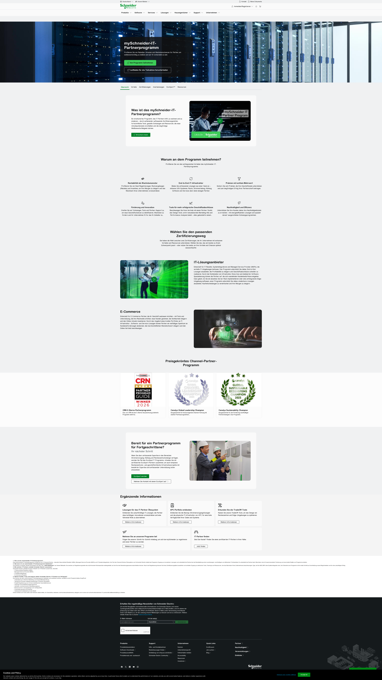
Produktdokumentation (127, 647)
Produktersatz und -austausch (130, 655)
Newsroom (181, 658)
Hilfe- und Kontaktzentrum (157, 647)
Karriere (180, 647)
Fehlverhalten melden (184, 653)
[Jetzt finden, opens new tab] (201, 546)
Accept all (304, 674)
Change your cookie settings (286, 674)
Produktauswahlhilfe (126, 653)
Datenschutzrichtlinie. (145, 614)
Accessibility (182, 655)
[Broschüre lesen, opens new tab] (140, 135)
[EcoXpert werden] (140, 476)
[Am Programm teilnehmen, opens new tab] (140, 63)
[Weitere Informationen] (133, 522)
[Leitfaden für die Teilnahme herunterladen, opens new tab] (147, 70)
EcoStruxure (210, 647)
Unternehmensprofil (184, 650)
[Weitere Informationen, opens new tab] (133, 546)
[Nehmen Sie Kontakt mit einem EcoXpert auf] (151, 481)
